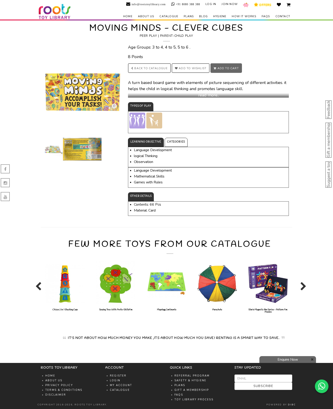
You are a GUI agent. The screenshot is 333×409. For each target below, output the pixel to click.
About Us (54, 380)
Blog (203, 16)
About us (146, 16)
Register (118, 375)
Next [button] (302, 288)
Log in (210, 4)
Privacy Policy (59, 385)
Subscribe (263, 386)
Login (115, 380)
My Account (121, 385)
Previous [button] (37, 288)
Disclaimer (55, 395)
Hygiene (219, 16)
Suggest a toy (328, 174)
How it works (244, 16)
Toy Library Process (193, 399)
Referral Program (192, 375)
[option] (65, 286)
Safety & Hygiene (190, 380)
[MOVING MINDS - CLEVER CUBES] (82, 90)
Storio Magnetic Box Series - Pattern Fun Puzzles (268, 310)
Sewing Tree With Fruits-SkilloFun (116, 309)
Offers (264, 5)
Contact (282, 16)
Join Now (230, 4)
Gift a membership (328, 140)
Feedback (328, 109)
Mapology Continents (166, 309)
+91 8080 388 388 (187, 4)
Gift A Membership (191, 390)
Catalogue (168, 16)
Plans (189, 16)
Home (128, 16)
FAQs (266, 16)
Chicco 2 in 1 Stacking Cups (65, 309)
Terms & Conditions (63, 390)
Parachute (217, 309)
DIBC (292, 404)
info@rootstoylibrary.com (148, 4)
